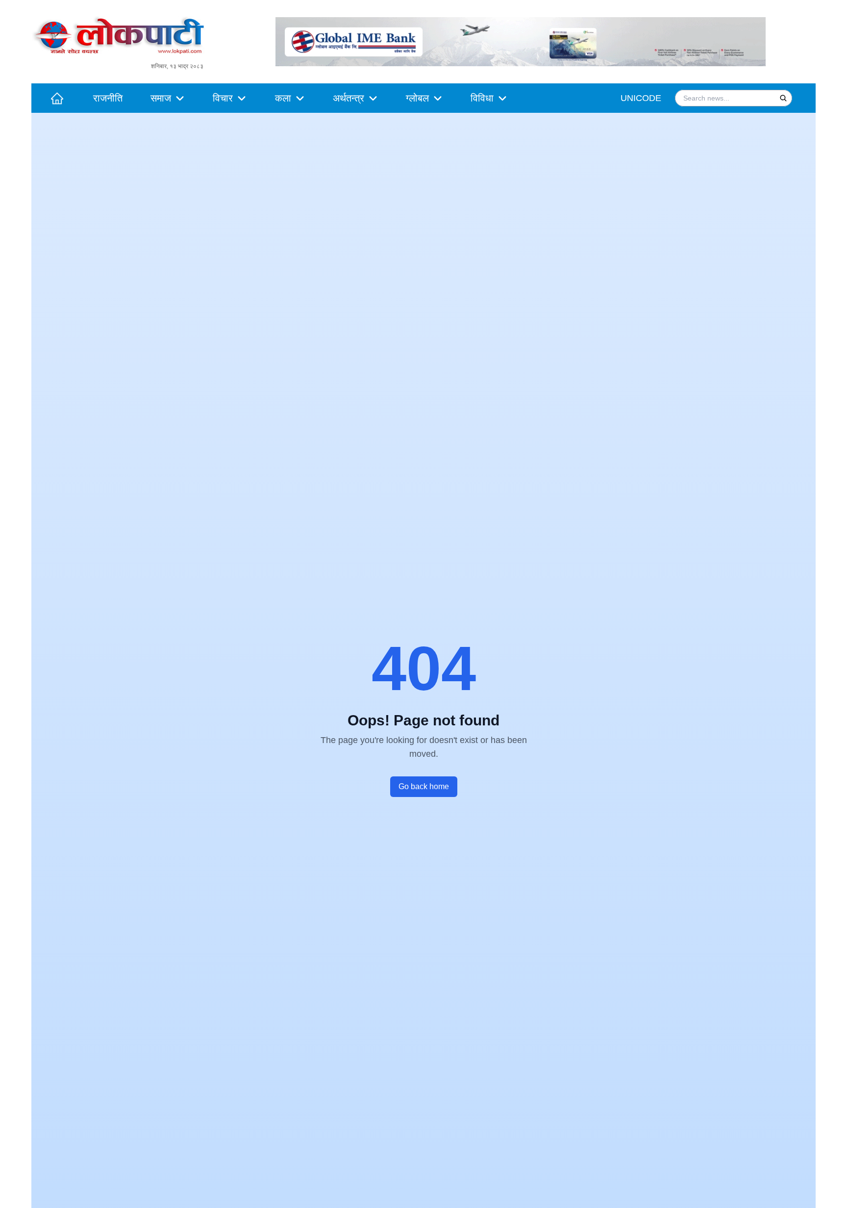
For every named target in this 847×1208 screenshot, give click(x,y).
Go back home (424, 786)
